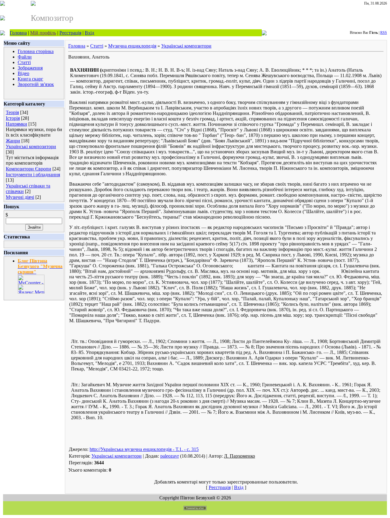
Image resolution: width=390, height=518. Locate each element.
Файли (25, 56)
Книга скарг (30, 78)
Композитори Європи (28, 168)
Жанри (13, 140)
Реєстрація (70, 32)
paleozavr (169, 456)
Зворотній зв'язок (36, 84)
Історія (13, 118)
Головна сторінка (36, 51)
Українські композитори (31, 146)
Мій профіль (43, 32)
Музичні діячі (20, 197)
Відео (23, 73)
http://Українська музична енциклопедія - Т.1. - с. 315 (144, 449)
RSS (383, 32)
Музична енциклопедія (132, 45)
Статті (24, 62)
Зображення (30, 67)
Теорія (12, 112)
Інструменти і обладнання (33, 174)
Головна (18, 32)
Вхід (89, 32)
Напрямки (16, 124)
